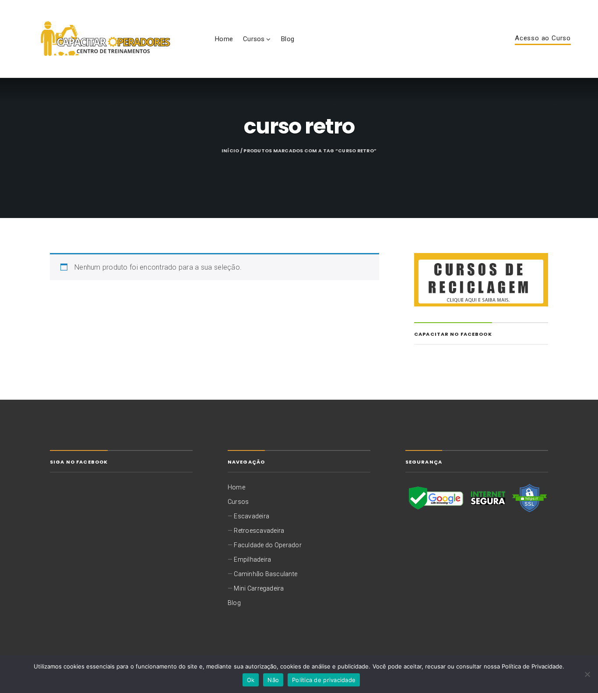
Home (224, 39)
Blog (287, 39)
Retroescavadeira (259, 530)
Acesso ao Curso (543, 38)
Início (230, 151)
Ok (251, 679)
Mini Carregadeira (259, 588)
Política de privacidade (323, 679)
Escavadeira (251, 516)
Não (273, 679)
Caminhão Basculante (265, 573)
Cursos (253, 39)
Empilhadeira (252, 559)
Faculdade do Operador (267, 545)
